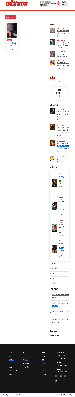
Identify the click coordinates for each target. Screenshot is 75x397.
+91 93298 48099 (62, 365)
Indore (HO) (62, 355)
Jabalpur (62, 370)
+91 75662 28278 (62, 372)
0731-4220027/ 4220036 (63, 356)
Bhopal (62, 363)
